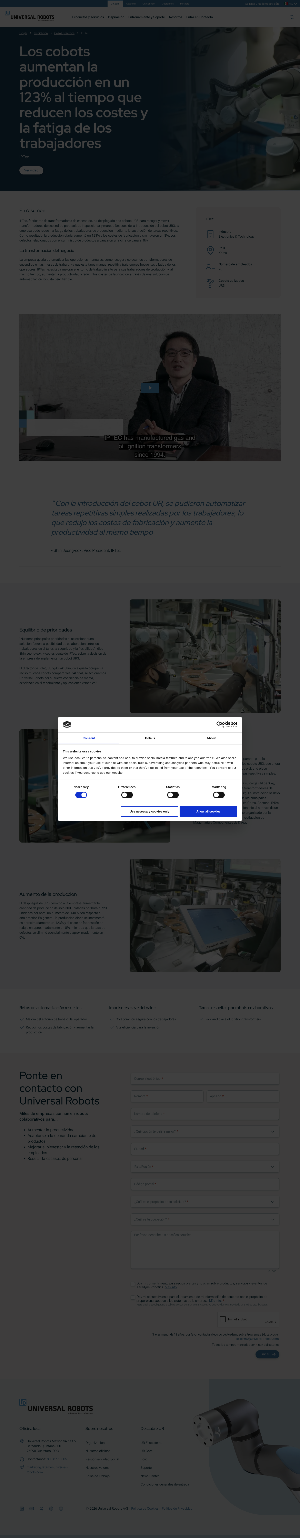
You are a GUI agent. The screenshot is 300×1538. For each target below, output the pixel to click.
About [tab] (211, 738)
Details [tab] (150, 738)
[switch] (127, 795)
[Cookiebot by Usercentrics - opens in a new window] (219, 724)
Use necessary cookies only (149, 811)
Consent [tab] (89, 738)
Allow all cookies (208, 811)
